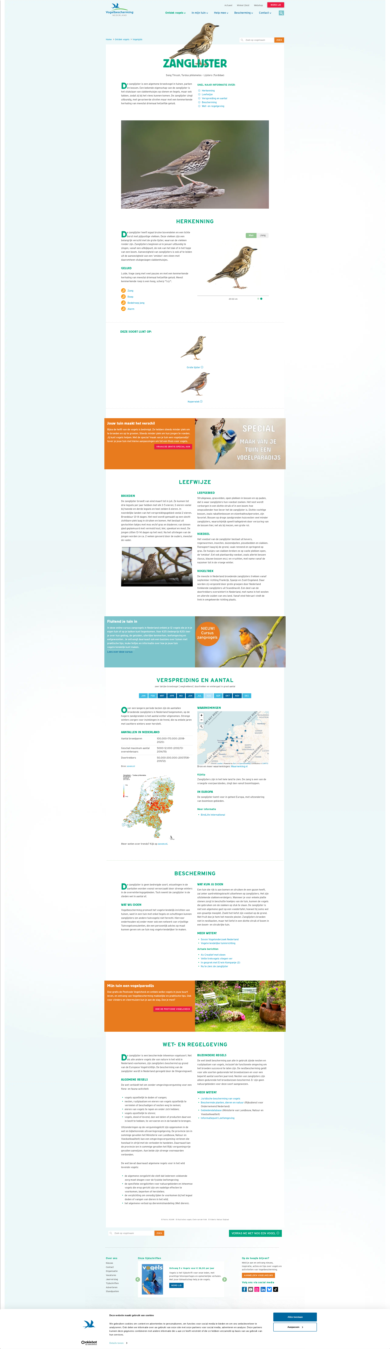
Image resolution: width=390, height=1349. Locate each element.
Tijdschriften (112, 1283)
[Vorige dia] (137, 1289)
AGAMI (171, 1219)
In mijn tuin (199, 12)
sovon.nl (131, 766)
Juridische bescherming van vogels (220, 1098)
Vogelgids (137, 39)
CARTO (265, 763)
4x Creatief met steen (213, 954)
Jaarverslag (112, 1279)
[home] (119, 9)
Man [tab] (251, 235)
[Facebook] (244, 1289)
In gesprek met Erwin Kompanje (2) (220, 962)
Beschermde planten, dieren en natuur (222, 1102)
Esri (234, 763)
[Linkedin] (263, 1289)
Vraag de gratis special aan (173, 446)
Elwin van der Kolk (200, 1219)
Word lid (176, 1285)
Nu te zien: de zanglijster (214, 966)
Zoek (279, 40)
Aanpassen (293, 1327)
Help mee (220, 12)
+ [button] (201, 715)
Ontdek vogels (174, 12)
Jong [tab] (263, 235)
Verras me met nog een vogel (254, 1233)
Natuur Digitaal (223, 1219)
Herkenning (208, 90)
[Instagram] (256, 1289)
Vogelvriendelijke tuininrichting (218, 943)
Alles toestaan (295, 1317)
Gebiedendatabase (211, 1110)
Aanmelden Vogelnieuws (258, 1275)
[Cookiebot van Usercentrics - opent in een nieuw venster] (89, 1343)
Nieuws (109, 1263)
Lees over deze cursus (120, 651)
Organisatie (112, 1271)
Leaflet (219, 763)
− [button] (201, 720)
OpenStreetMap (245, 763)
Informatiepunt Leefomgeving (217, 1118)
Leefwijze (207, 94)
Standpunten (112, 1291)
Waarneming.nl (239, 766)
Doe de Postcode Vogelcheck (172, 1009)
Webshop (258, 5)
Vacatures (111, 1275)
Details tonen (116, 1343)
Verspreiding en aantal (214, 98)
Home (109, 39)
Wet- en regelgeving (213, 106)
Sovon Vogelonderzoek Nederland (220, 939)
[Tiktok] (275, 1289)
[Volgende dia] (224, 1289)
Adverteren (111, 1287)
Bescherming (242, 12)
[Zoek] (281, 13)
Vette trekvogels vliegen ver (216, 958)
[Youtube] (250, 1289)
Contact (264, 12)
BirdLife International (213, 814)
